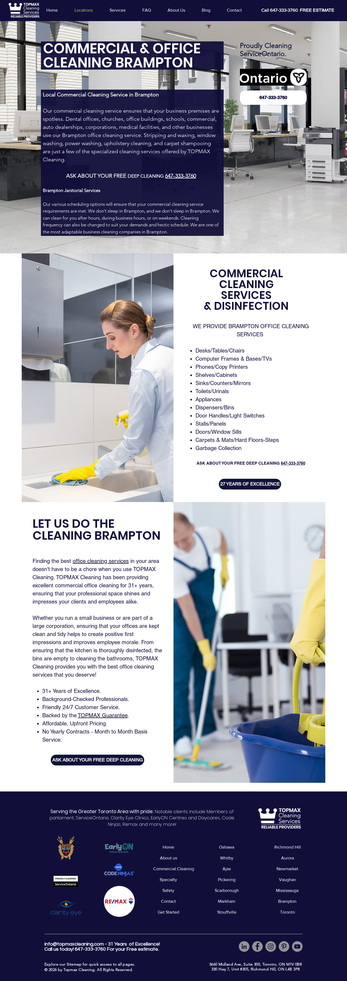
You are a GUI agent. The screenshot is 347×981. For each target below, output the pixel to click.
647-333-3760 (293, 463)
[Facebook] (257, 946)
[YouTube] (297, 946)
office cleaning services (101, 561)
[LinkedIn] (244, 946)
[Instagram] (270, 946)
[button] (121, 10)
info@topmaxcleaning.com (74, 944)
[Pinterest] (284, 946)
